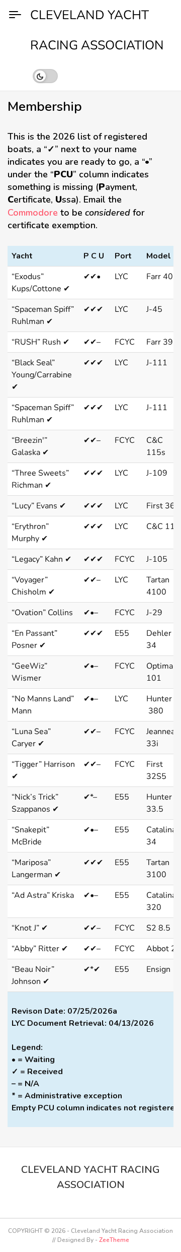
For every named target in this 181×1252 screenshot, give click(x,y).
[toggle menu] (15, 15)
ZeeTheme (114, 1240)
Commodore (33, 213)
